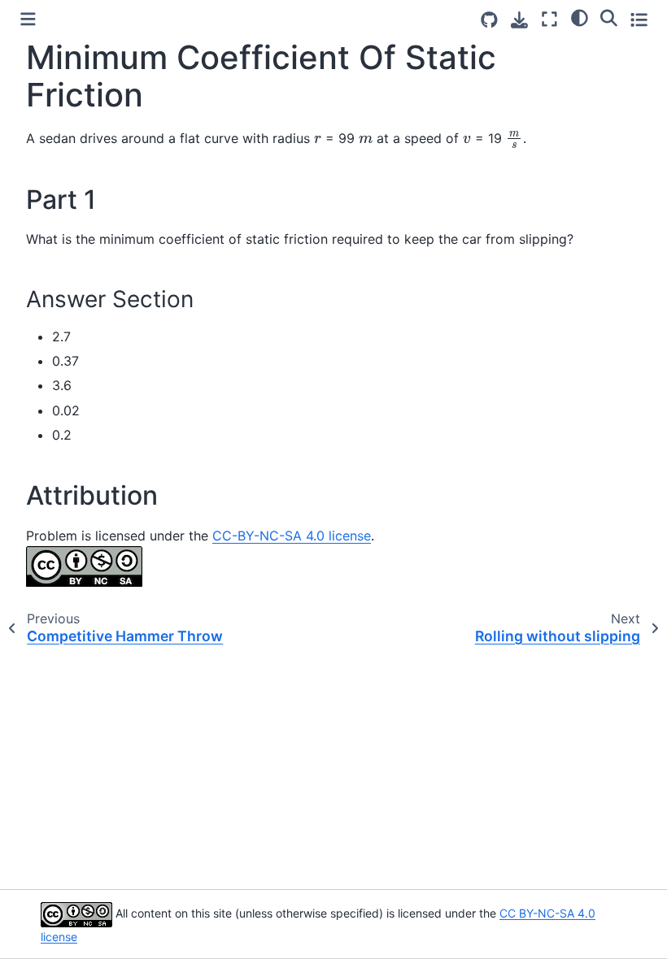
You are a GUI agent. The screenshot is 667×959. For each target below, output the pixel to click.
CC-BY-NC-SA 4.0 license (291, 535)
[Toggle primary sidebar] (28, 19)
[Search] (609, 17)
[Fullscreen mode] (549, 19)
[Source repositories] (489, 20)
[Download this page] (519, 20)
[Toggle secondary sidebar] (639, 19)
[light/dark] (580, 17)
